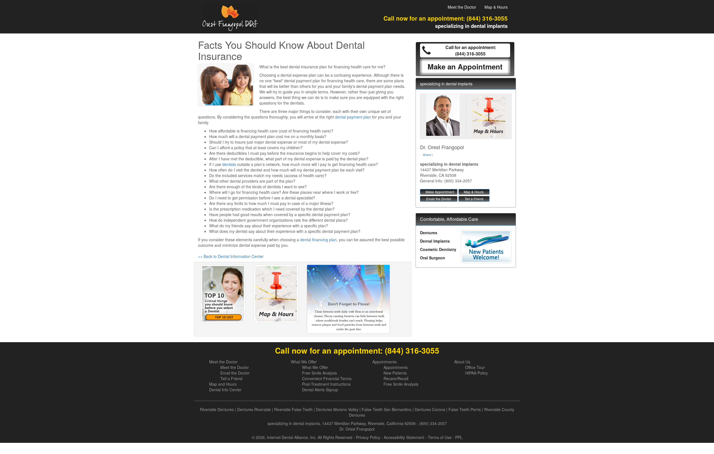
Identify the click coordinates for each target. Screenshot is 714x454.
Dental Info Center (225, 389)
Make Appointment (440, 191)
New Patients (395, 373)
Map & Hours (496, 7)
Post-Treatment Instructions (326, 384)
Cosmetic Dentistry (438, 249)
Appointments (384, 361)
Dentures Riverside (254, 409)
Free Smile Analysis (319, 373)
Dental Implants (435, 241)
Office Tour (475, 367)
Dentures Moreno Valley (337, 409)
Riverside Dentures (217, 409)
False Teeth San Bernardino (386, 409)
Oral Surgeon (432, 257)
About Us (462, 361)
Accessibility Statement (404, 437)
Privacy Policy (368, 437)
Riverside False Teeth (293, 409)
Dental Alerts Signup (320, 389)
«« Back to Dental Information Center (231, 256)
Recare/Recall (395, 378)
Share (427, 154)
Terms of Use (440, 437)
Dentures (428, 232)
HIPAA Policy (476, 373)
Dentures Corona (430, 409)
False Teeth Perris (464, 409)
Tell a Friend (474, 198)
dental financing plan (318, 239)
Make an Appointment (465, 66)
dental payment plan (353, 117)
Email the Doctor (438, 198)
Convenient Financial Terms (326, 378)
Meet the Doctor (462, 7)
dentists (229, 164)
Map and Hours (223, 384)
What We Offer (304, 361)
